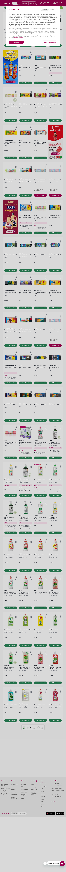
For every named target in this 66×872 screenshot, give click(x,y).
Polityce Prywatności (19, 37)
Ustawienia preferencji (50, 42)
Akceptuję (16, 42)
